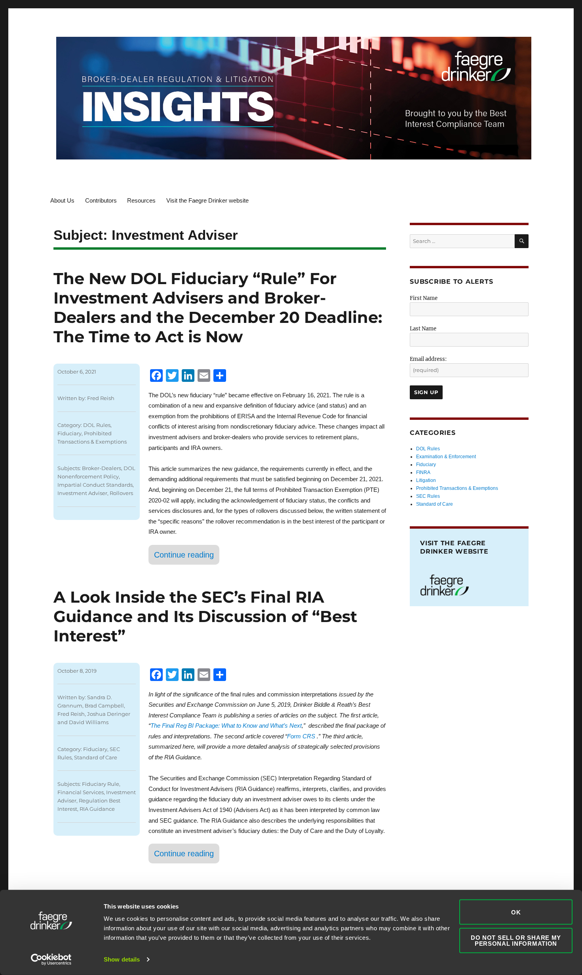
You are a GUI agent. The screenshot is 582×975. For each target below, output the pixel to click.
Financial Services (80, 792)
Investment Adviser (82, 493)
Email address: (428, 359)
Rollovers (121, 493)
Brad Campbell (104, 705)
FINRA (423, 472)
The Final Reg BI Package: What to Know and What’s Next (226, 725)
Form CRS (302, 736)
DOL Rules (96, 425)
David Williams (88, 722)
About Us (62, 200)
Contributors (101, 200)
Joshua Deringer (108, 714)
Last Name (423, 328)
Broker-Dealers (101, 468)
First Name (423, 298)
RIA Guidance (97, 809)
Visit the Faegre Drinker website (207, 200)
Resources (141, 200)
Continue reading (186, 554)
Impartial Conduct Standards (95, 485)
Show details (122, 959)
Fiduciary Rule (100, 784)
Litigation (426, 480)
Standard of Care (95, 757)
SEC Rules (428, 496)
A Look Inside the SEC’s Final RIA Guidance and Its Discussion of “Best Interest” (205, 616)
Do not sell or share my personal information (516, 940)
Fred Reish (100, 398)
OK (516, 912)
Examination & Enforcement (446, 456)
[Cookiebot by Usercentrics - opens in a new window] (51, 960)
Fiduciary (69, 433)
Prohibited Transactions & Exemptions (457, 488)
